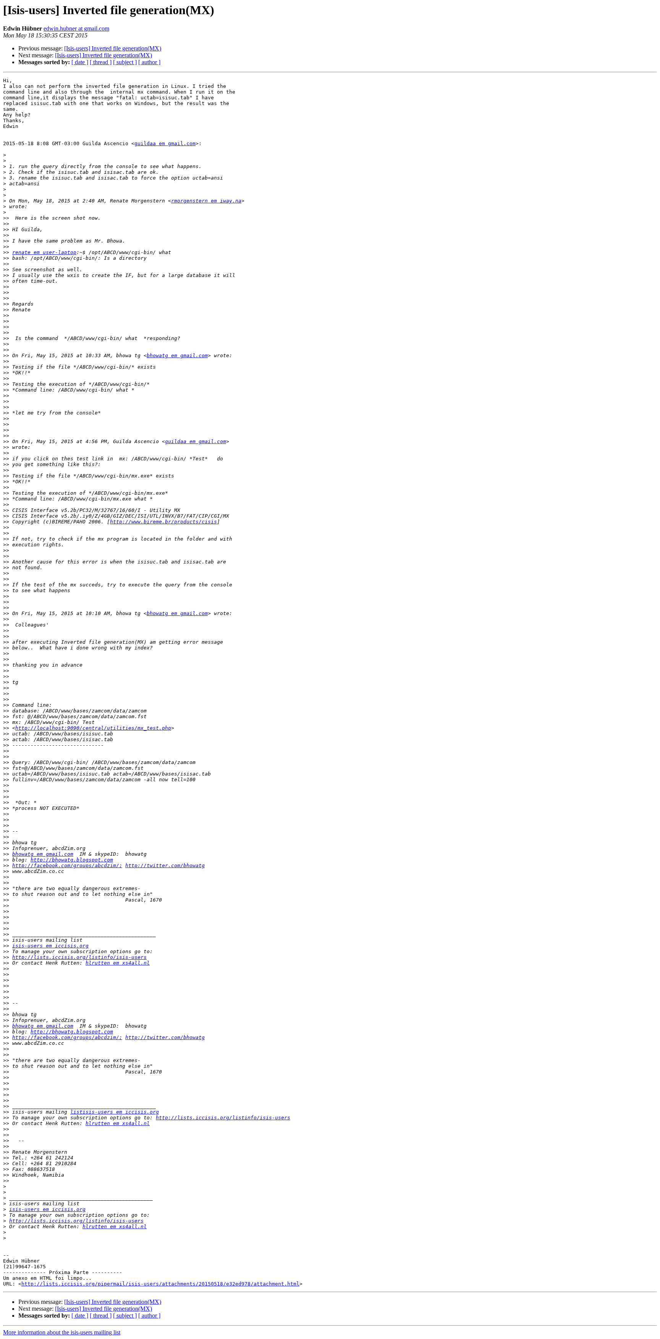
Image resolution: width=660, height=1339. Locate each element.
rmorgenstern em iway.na (206, 201)
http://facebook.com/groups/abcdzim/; (67, 865)
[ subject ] (125, 62)
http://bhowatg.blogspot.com (72, 860)
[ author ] (149, 62)
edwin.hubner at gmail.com (76, 28)
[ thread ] (101, 62)
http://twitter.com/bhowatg (165, 865)
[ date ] (79, 62)
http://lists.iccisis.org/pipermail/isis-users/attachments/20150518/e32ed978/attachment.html (160, 1284)
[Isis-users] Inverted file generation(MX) (112, 48)
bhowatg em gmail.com (177, 355)
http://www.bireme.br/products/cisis (163, 522)
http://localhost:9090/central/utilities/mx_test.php (93, 728)
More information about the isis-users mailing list (61, 1332)
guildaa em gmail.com (165, 143)
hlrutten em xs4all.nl (118, 963)
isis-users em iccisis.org (50, 946)
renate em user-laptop (44, 252)
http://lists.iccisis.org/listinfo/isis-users (79, 957)
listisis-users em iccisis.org (114, 1112)
